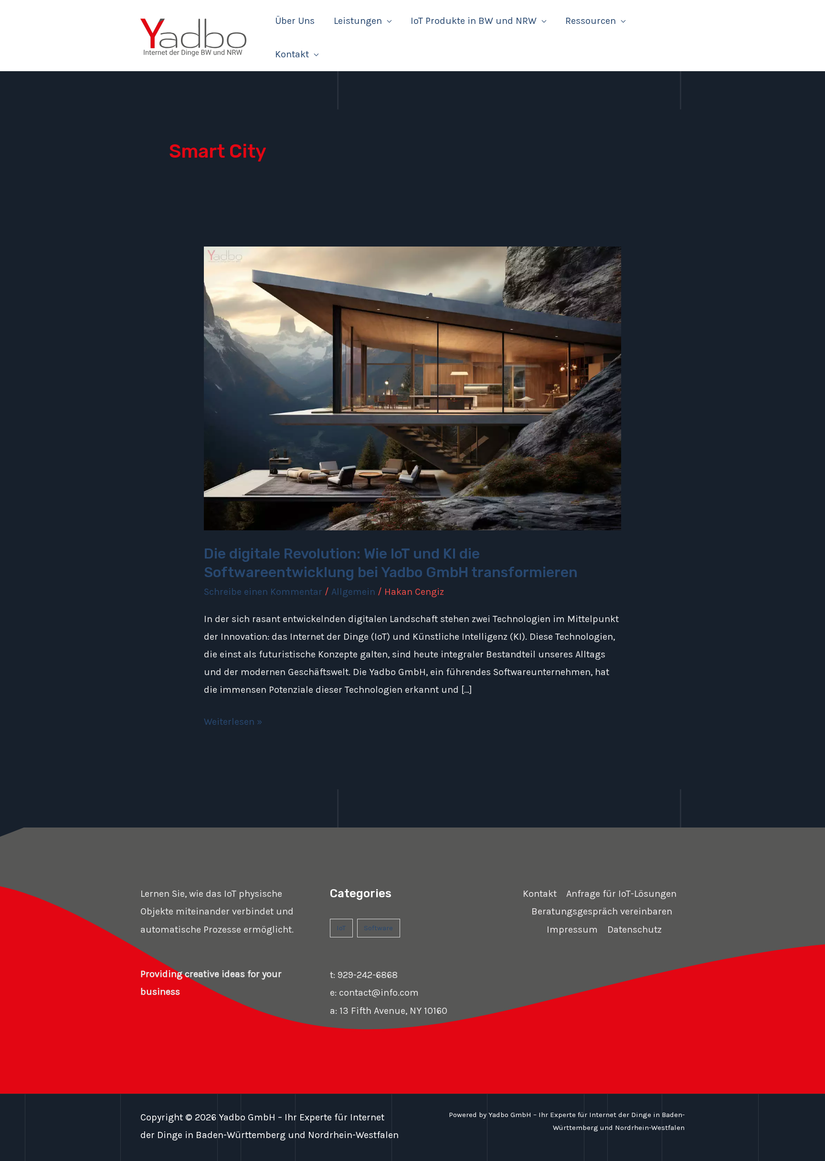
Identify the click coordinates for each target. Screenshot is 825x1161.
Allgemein (353, 591)
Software (378, 928)
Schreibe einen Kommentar (263, 591)
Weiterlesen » (233, 720)
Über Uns (295, 20)
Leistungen (358, 20)
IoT (341, 928)
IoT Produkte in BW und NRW (474, 20)
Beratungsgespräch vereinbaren (601, 911)
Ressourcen (590, 20)
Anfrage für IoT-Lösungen (621, 893)
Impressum (572, 929)
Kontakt (292, 54)
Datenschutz (634, 929)
